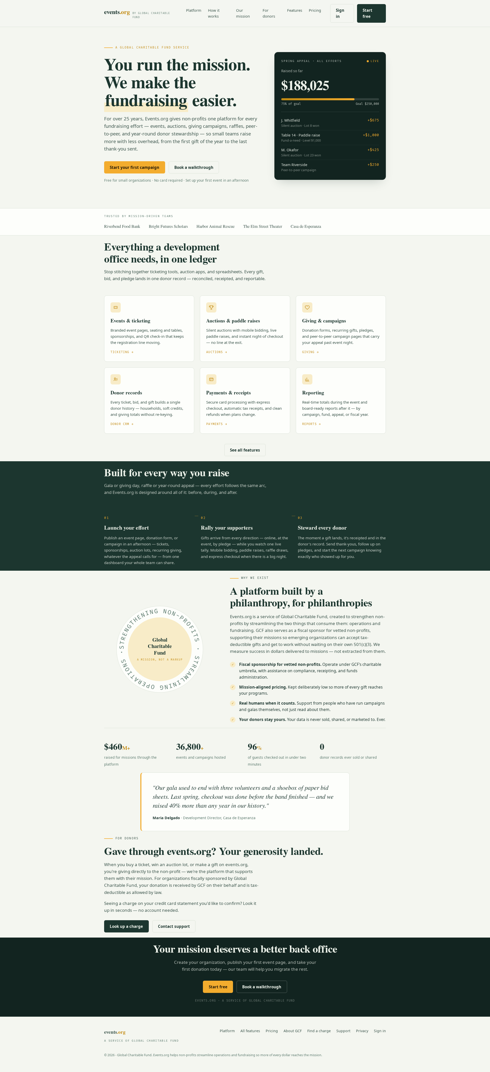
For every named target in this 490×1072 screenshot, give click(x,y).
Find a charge (319, 1030)
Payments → (216, 424)
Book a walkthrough (193, 167)
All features (250, 1030)
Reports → (311, 424)
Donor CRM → (122, 424)
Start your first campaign (134, 167)
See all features (245, 450)
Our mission (243, 13)
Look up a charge (126, 926)
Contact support (174, 926)
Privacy (362, 1030)
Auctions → (216, 352)
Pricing (315, 10)
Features (294, 10)
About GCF (293, 1030)
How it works (213, 13)
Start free (367, 13)
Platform (193, 10)
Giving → (310, 352)
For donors (269, 13)
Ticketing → (122, 352)
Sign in (340, 13)
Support (343, 1030)
